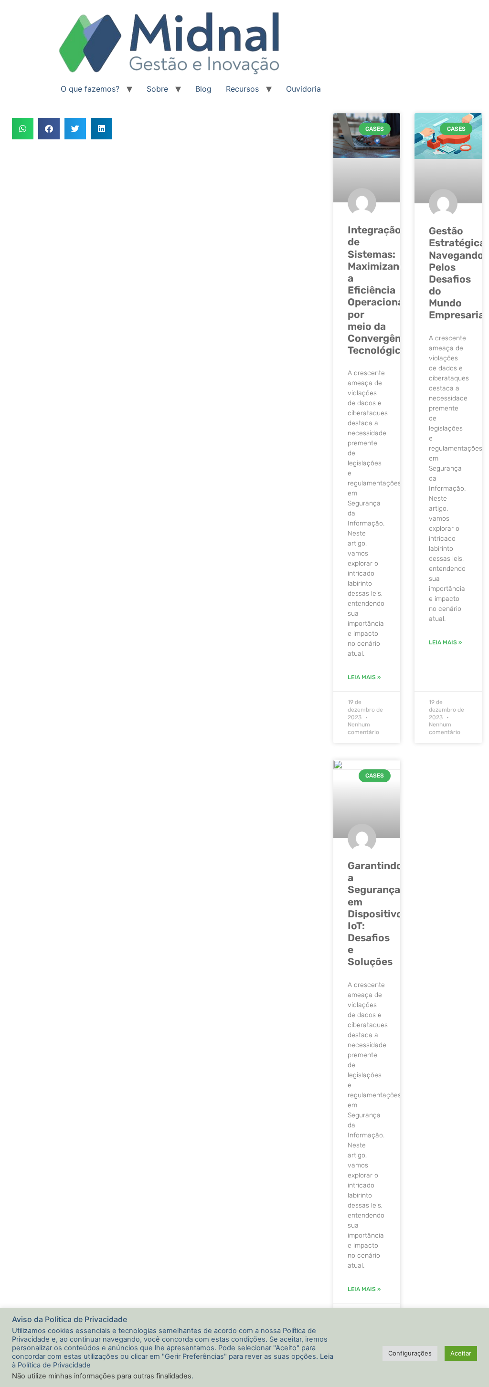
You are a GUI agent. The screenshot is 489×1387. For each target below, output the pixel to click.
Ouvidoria (303, 89)
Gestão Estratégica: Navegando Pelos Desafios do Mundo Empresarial (458, 273)
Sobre (157, 89)
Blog (203, 89)
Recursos (242, 89)
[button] (22, 128)
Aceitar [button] (460, 1353)
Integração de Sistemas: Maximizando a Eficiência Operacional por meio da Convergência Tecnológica (381, 290)
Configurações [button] (410, 1353)
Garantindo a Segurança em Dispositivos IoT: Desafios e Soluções (378, 914)
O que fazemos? (90, 89)
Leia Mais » (364, 677)
